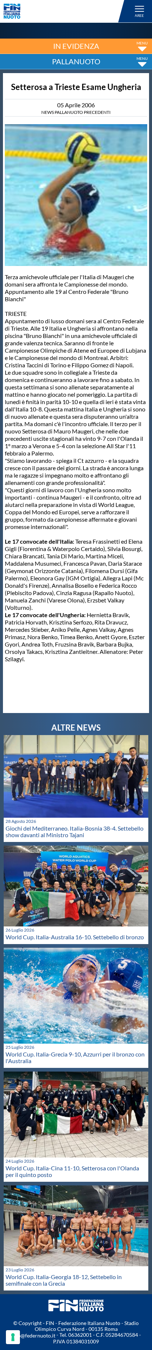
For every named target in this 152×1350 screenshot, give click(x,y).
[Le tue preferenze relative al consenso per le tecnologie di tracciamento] (13, 1337)
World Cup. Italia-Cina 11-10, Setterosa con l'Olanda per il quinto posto (72, 1171)
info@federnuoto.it (33, 1335)
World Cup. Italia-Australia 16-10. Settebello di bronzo (75, 936)
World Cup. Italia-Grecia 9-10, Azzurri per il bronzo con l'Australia (75, 1057)
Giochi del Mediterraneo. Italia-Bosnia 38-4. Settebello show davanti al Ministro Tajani (75, 831)
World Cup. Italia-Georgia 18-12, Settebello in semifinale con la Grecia (64, 1280)
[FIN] (65, 11)
